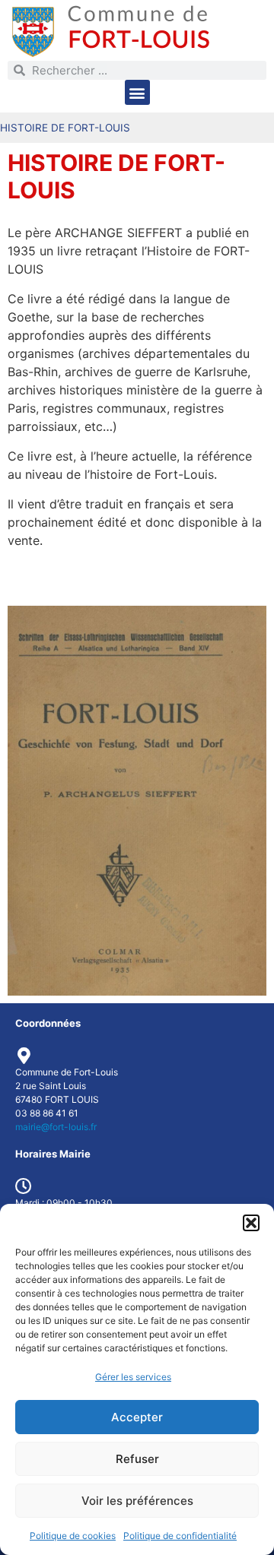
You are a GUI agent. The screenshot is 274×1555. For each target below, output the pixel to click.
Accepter (137, 1417)
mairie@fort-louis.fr (56, 1126)
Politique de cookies (73, 1535)
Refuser (137, 1459)
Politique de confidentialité (180, 1535)
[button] (251, 1222)
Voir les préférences (137, 1500)
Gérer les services (133, 1376)
